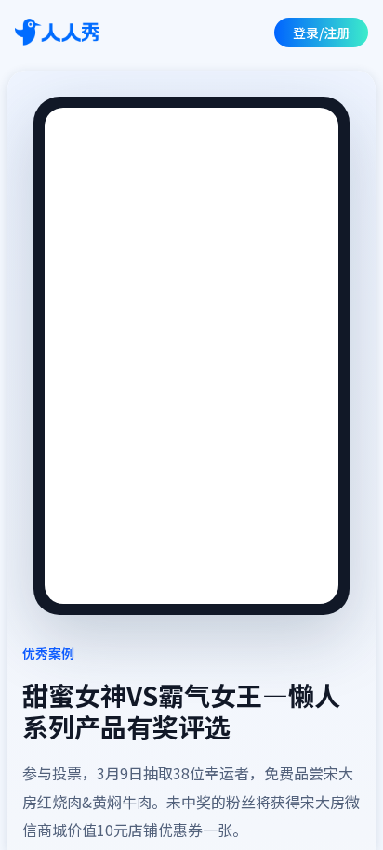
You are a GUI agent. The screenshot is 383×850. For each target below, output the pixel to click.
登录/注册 (321, 32)
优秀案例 (48, 653)
